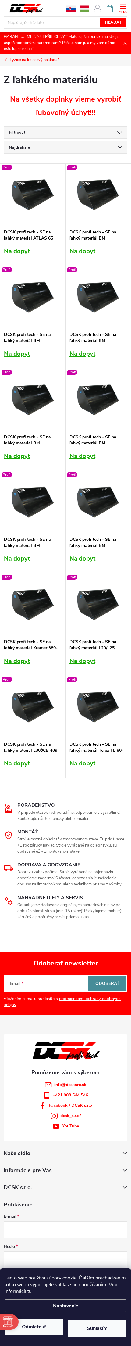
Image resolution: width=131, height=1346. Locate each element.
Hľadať (113, 22)
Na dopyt (17, 251)
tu (29, 1291)
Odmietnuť (34, 1327)
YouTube (70, 1126)
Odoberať (107, 983)
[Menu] (123, 8)
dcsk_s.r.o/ (70, 1116)
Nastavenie (65, 1306)
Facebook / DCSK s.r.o (70, 1105)
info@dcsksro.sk (70, 1085)
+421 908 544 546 (70, 1095)
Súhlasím (97, 1328)
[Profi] (33, 194)
